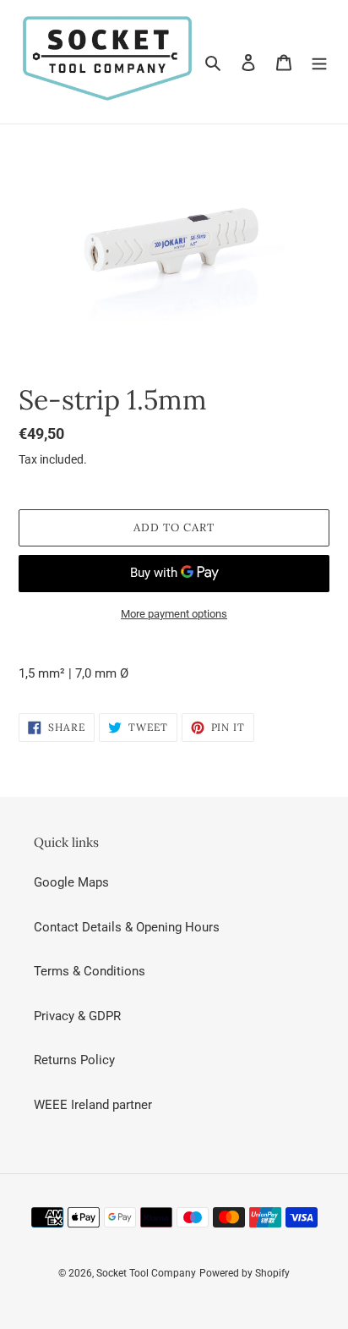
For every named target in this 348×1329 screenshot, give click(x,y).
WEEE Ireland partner (93, 1104)
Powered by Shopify (244, 1273)
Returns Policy (74, 1060)
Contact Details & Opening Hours (127, 927)
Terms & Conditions (89, 971)
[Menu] (319, 62)
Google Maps (71, 882)
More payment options (174, 613)
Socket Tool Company (146, 1273)
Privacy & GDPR (77, 1016)
